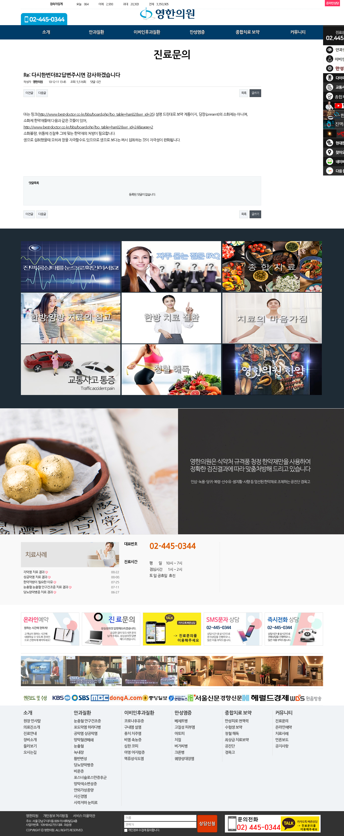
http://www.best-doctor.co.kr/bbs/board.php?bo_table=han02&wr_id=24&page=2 (88, 127)
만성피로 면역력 (237, 721)
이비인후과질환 (147, 32)
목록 (243, 93)
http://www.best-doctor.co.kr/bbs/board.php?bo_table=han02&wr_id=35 (96, 114)
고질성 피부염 (185, 727)
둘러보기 (30, 746)
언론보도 (281, 740)
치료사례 (281, 733)
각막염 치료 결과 (35, 572)
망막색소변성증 (85, 784)
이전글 (29, 93)
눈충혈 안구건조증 (87, 721)
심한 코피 (131, 746)
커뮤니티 (297, 32)
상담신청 (207, 824)
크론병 (179, 752)
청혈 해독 (232, 733)
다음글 (42, 93)
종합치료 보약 (247, 32)
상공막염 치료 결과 (37, 577)
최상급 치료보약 (237, 740)
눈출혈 (79, 746)
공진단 (230, 746)
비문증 (79, 771)
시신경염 (80, 796)
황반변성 (80, 759)
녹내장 (79, 752)
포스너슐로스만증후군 (90, 777)
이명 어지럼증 (134, 752)
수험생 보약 (233, 727)
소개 (46, 32)
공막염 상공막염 (85, 733)
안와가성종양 (83, 790)
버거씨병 (181, 746)
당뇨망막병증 (83, 765)
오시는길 (30, 752)
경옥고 (230, 752)
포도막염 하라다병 (87, 727)
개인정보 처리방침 (55, 816)
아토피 (179, 733)
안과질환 (96, 32)
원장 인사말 (32, 721)
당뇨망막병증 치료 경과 (39, 592)
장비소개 (30, 740)
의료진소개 (31, 727)
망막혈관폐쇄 (83, 740)
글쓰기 (255, 93)
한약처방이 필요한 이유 (39, 582)
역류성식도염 (134, 759)
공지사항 (281, 746)
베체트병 (181, 721)
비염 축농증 (132, 740)
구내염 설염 (132, 727)
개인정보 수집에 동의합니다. (144, 830)
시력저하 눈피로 (85, 803)
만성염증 (197, 32)
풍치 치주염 (132, 733)
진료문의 (281, 721)
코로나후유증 (134, 721)
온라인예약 (283, 727)
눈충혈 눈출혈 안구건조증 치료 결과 (47, 587)
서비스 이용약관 (84, 816)
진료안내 (30, 733)
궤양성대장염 (184, 759)
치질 (178, 740)
